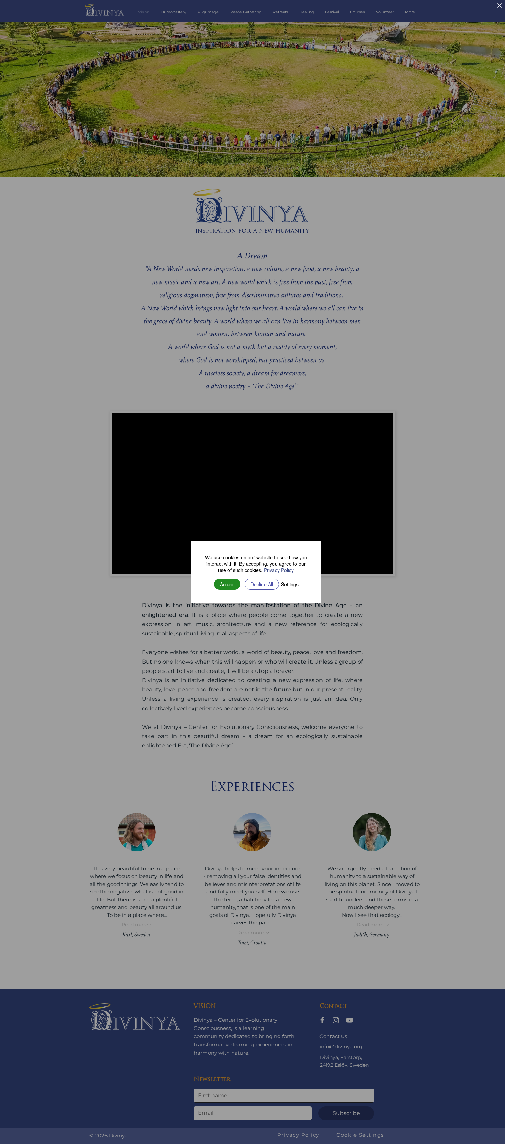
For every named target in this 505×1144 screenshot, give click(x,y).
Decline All (261, 584)
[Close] (499, 6)
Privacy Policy (279, 570)
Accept (227, 584)
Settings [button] (290, 584)
